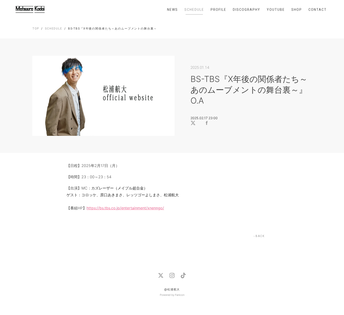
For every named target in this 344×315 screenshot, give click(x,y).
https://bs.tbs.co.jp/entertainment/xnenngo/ (125, 208)
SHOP (296, 9)
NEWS (172, 9)
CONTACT (317, 9)
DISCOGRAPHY (246, 9)
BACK (260, 236)
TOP (36, 28)
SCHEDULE (194, 9)
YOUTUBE (276, 9)
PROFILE (218, 9)
